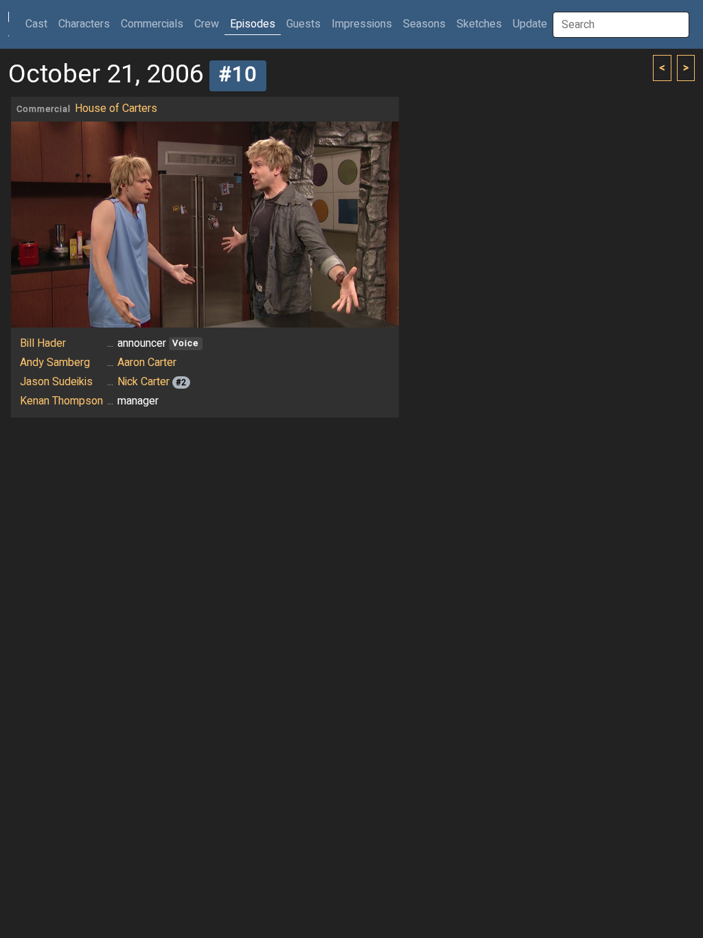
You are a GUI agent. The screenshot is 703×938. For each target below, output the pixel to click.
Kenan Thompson (61, 401)
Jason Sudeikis (56, 382)
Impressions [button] (362, 24)
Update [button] (530, 24)
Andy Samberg (55, 362)
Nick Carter (143, 382)
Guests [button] (303, 24)
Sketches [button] (479, 24)
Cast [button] (39, 23)
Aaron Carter (146, 362)
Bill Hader (43, 343)
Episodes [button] (252, 24)
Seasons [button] (424, 24)
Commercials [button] (152, 24)
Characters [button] (84, 24)
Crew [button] (206, 24)
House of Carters (116, 108)
